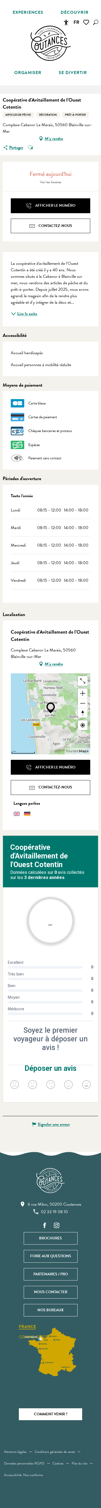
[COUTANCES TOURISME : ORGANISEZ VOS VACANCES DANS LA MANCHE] (51, 43)
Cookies (58, 1463)
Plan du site (79, 1463)
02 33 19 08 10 (54, 1212)
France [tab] (27, 1327)
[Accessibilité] (65, 22)
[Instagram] (56, 1225)
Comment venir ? (50, 1414)
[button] (95, 22)
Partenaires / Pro (50, 1274)
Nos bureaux (50, 1310)
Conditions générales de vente (55, 1451)
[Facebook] (45, 1225)
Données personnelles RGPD (24, 1463)
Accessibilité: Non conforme (23, 1475)
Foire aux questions (50, 1256)
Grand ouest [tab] (34, 1337)
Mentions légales (15, 1451)
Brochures (50, 1238)
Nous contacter (50, 1292)
